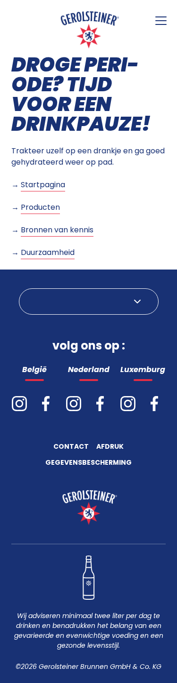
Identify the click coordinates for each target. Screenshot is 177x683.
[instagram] (19, 403)
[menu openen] (161, 20)
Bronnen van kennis (57, 229)
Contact (71, 447)
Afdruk (110, 447)
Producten (40, 207)
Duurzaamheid (48, 252)
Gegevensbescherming (88, 463)
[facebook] (45, 403)
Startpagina (43, 184)
